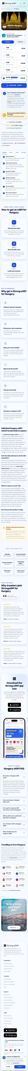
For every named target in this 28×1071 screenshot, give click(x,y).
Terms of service (8, 1018)
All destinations (8, 963)
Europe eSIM (13, 857)
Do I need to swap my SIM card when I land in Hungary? (12, 809)
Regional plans (8, 968)
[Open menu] (24, 3)
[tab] (4, 152)
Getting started (8, 997)
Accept (20, 1066)
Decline (8, 1066)
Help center (7, 995)
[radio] (14, 48)
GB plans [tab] (7, 42)
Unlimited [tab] (20, 42)
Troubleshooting (8, 1005)
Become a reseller (9, 982)
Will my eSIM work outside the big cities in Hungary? (12, 817)
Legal (5, 1012)
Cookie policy (8, 1021)
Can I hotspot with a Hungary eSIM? (12, 824)
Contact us (7, 1008)
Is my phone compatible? (15, 122)
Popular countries (9, 966)
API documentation (9, 984)
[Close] (25, 1056)
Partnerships (7, 979)
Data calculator (8, 1000)
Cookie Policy (16, 1063)
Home (3, 9)
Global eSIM (7, 971)
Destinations (9, 9)
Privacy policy (8, 1015)
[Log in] (20, 3)
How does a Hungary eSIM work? (11, 776)
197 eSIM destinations (14, 890)
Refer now (13, 927)
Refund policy (8, 1023)
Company (6, 976)
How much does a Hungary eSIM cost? (11, 801)
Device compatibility (9, 1002)
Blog (5, 987)
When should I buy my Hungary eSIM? (10, 832)
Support (6, 991)
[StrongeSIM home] (9, 3)
